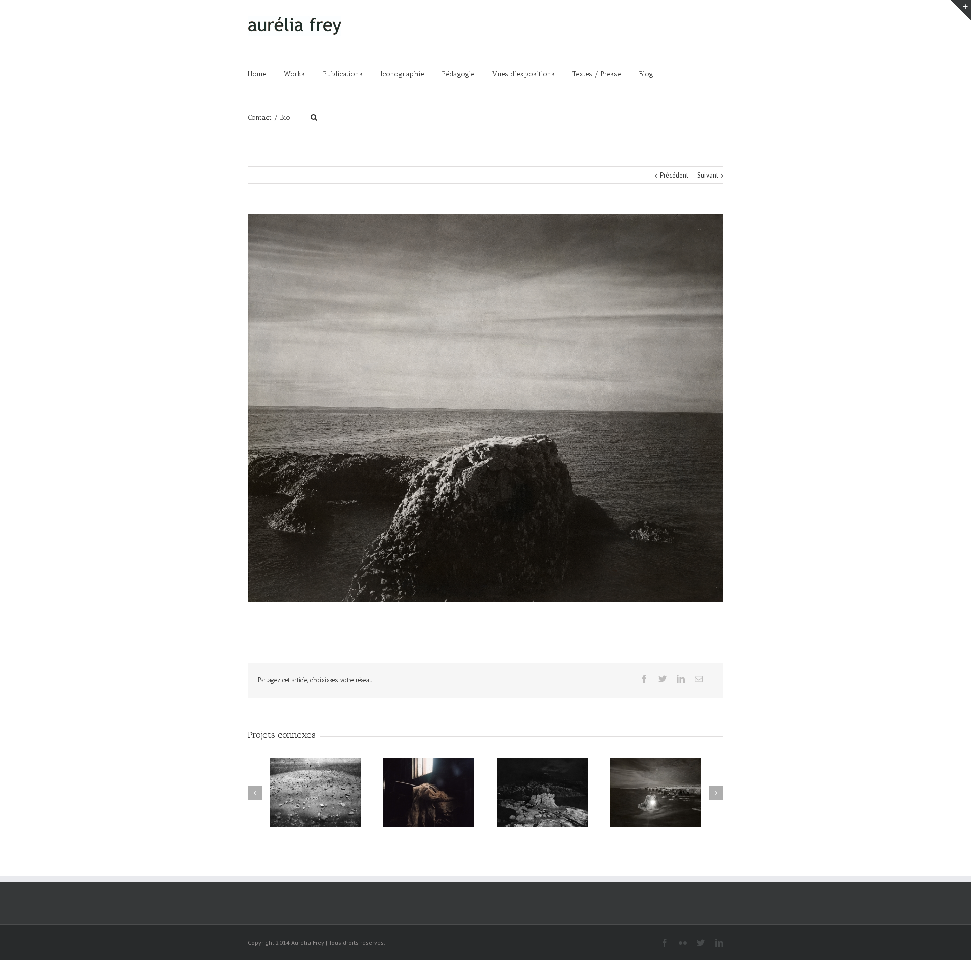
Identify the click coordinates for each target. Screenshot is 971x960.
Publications (343, 74)
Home (257, 74)
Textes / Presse (596, 74)
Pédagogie (458, 74)
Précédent (674, 175)
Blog (646, 74)
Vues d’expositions (523, 74)
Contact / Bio (269, 117)
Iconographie (402, 74)
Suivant (707, 175)
